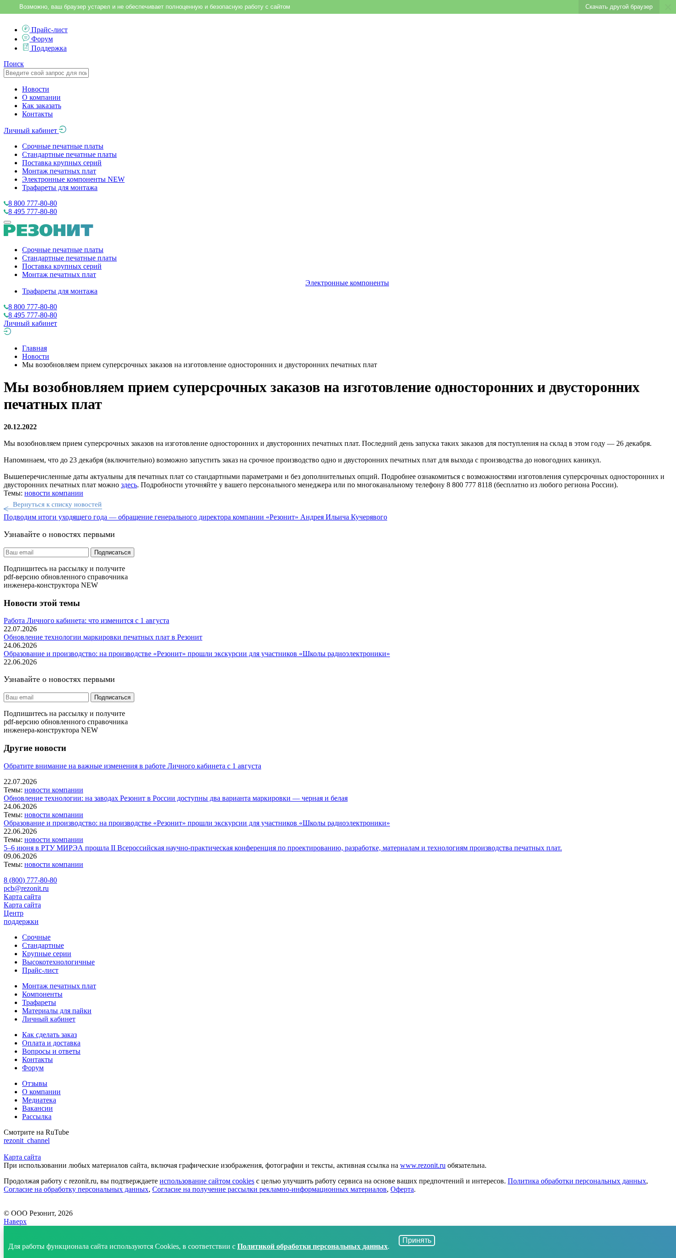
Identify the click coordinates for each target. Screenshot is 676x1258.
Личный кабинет (31, 130)
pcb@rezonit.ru (26, 888)
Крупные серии (46, 954)
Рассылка (37, 1116)
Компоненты (42, 994)
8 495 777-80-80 (32, 211)
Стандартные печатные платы (69, 154)
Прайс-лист (49, 30)
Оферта (402, 1189)
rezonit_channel (27, 1140)
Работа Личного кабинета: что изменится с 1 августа (86, 620)
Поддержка (49, 48)
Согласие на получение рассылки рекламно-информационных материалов (269, 1189)
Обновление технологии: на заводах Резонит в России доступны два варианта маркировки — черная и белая (176, 798)
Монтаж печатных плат (59, 171)
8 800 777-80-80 (32, 203)
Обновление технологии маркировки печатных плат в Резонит (103, 637)
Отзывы (34, 1083)
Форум (42, 39)
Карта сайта (22, 896)
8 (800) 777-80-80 (30, 880)
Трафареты (39, 1002)
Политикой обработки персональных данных (312, 1246)
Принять (416, 1240)
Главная (34, 348)
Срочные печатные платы (62, 146)
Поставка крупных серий (62, 163)
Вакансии (37, 1108)
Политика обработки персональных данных (577, 1181)
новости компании (53, 493)
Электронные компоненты (73, 179)
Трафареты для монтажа (59, 187)
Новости (35, 89)
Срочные (36, 937)
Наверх (15, 1221)
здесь (129, 485)
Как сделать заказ (49, 1035)
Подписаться (112, 552)
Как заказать (41, 106)
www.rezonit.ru (423, 1165)
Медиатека (39, 1100)
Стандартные (43, 945)
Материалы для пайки (57, 1011)
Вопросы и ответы (51, 1051)
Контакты (37, 114)
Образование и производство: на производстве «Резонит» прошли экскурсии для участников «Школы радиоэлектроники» (197, 654)
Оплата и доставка (51, 1043)
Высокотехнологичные (58, 962)
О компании (41, 97)
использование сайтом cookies (207, 1181)
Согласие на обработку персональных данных (76, 1189)
